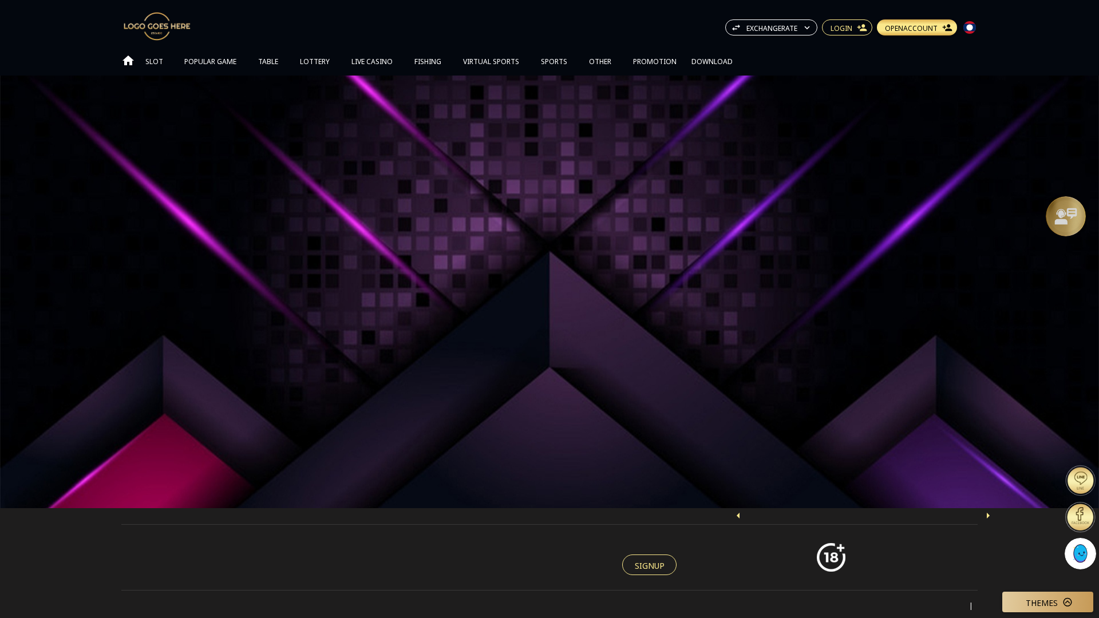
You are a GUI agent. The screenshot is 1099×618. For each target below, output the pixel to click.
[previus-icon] (738, 515)
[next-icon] (988, 515)
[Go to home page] (128, 61)
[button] (1066, 216)
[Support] (1066, 216)
